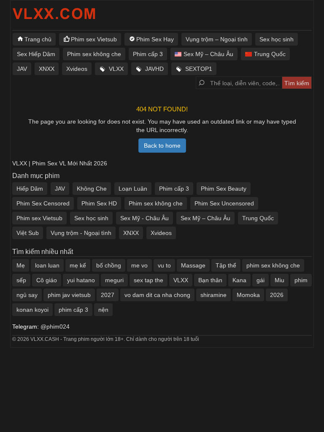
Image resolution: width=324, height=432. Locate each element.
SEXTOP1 (198, 68)
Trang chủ (37, 39)
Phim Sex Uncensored (224, 203)
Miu (279, 280)
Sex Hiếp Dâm (36, 54)
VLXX (116, 68)
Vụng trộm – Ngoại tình (217, 39)
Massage (193, 265)
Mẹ (20, 265)
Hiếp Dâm (29, 188)
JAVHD (154, 68)
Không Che (92, 188)
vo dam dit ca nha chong (157, 295)
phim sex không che (273, 265)
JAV (22, 68)
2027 (107, 295)
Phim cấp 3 (148, 54)
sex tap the (148, 280)
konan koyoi (32, 309)
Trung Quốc (270, 54)
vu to (164, 265)
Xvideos (76, 68)
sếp (21, 280)
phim (301, 280)
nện (103, 309)
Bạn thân (210, 280)
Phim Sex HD (99, 203)
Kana (239, 280)
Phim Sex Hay (155, 39)
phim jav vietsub (69, 295)
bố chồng (108, 265)
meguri (114, 280)
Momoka (248, 295)
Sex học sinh (276, 39)
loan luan (47, 265)
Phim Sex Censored (43, 203)
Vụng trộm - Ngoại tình (81, 233)
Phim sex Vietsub (94, 39)
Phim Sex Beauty (223, 188)
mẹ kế (78, 265)
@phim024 (55, 326)
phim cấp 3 (73, 309)
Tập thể (226, 265)
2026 (277, 295)
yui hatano (81, 280)
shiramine (213, 295)
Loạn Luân (133, 188)
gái (260, 280)
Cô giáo (46, 280)
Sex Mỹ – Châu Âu (208, 54)
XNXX (46, 68)
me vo (139, 265)
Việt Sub (27, 233)
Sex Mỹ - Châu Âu (144, 218)
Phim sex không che (94, 54)
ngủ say (27, 295)
